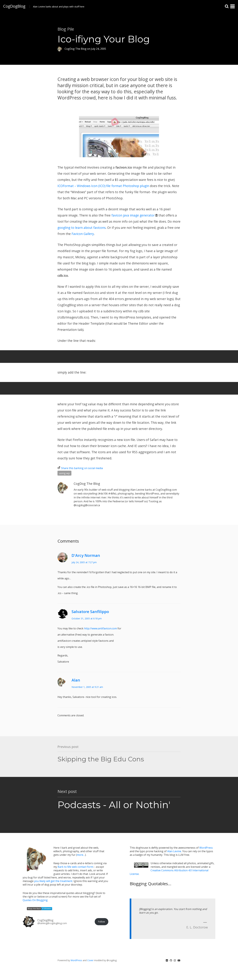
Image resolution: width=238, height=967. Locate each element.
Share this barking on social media (82, 468)
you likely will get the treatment (53, 881)
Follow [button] (101, 921)
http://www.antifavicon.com (100, 628)
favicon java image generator (133, 215)
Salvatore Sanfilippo (90, 611)
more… (81, 855)
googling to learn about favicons (81, 227)
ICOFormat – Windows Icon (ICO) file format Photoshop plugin (103, 186)
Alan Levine (174, 851)
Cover (90, 960)
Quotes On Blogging (35, 900)
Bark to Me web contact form (75, 867)
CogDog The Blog (87, 483)
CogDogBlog (14, 6)
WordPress (206, 847)
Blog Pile (65, 29)
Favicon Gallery (83, 234)
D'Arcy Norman (86, 555)
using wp (64, 473)
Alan (76, 680)
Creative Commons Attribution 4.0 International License (169, 872)
